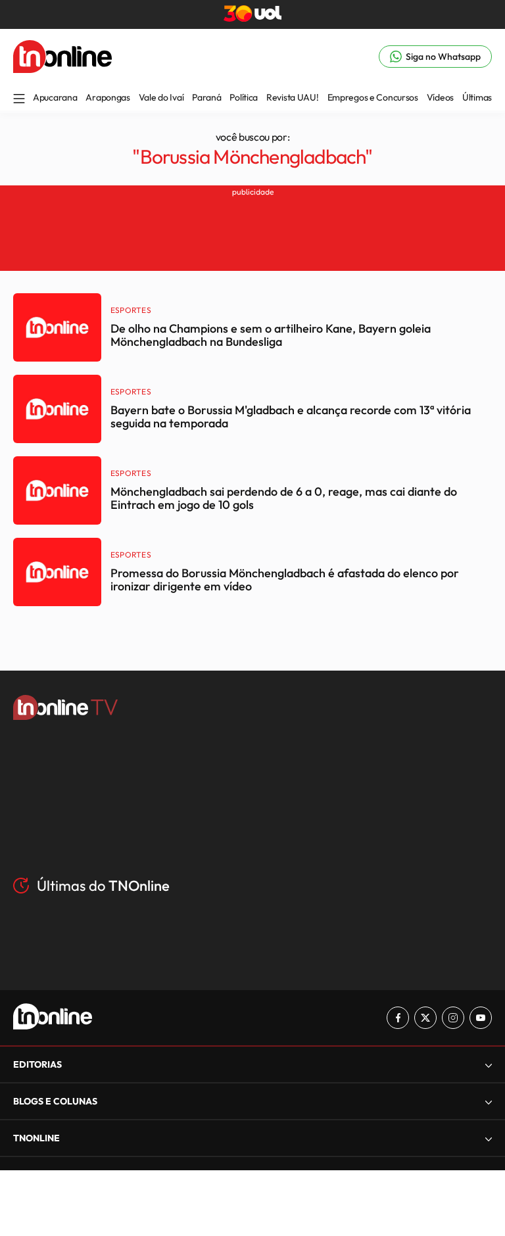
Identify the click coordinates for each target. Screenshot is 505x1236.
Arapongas (107, 97)
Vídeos (440, 97)
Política (243, 97)
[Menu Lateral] (19, 99)
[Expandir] (488, 1138)
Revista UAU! (292, 97)
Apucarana (55, 97)
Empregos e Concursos (372, 97)
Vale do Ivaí (161, 97)
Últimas (477, 97)
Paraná (206, 97)
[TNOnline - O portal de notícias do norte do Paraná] (62, 69)
